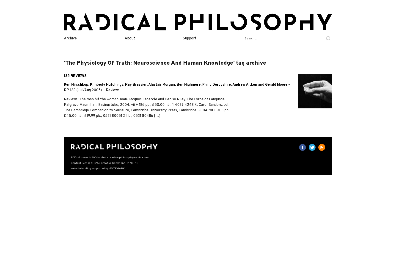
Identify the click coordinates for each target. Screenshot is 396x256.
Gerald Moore (276, 85)
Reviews (112, 90)
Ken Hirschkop (76, 85)
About (130, 38)
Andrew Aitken (244, 85)
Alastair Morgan (161, 85)
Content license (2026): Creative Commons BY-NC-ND (104, 163)
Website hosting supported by (98, 169)
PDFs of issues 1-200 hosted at (110, 158)
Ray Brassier (136, 85)
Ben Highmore (189, 85)
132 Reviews (75, 76)
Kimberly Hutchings (106, 85)
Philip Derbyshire (216, 85)
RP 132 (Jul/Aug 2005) (83, 90)
